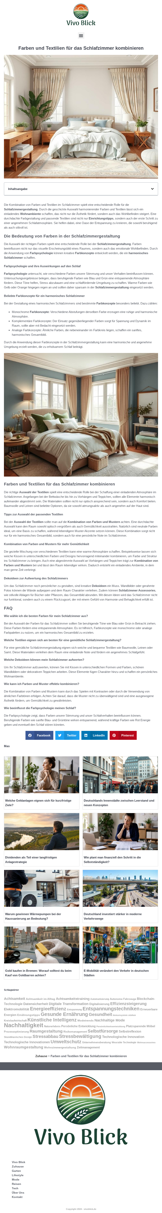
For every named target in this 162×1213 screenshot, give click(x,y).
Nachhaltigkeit (23, 1025)
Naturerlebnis (52, 1026)
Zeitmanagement (88, 1047)
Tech (15, 1188)
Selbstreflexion (130, 1031)
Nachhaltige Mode (109, 1020)
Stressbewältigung (80, 1036)
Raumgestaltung (46, 1031)
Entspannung (74, 1009)
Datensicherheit (35, 1004)
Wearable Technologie (124, 1042)
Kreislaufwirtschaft (15, 1020)
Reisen (16, 1183)
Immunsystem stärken (124, 1015)
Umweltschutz (66, 1041)
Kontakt (17, 1197)
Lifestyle (18, 1175)
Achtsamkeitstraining (72, 998)
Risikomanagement (75, 1031)
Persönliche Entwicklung (78, 1026)
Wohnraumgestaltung (23, 1047)
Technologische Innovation (123, 1037)
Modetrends (85, 1020)
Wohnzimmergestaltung (60, 1047)
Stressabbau (45, 1036)
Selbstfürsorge (103, 1031)
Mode (15, 1179)
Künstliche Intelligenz (52, 1019)
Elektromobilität (16, 1009)
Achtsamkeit (14, 999)
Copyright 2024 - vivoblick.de (81, 1209)
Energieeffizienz (48, 1008)
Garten (16, 1170)
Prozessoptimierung (16, 1031)
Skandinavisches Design (18, 1037)
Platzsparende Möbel (140, 1026)
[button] (81, 35)
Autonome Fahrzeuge (123, 998)
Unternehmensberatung (96, 1042)
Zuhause (41, 1056)
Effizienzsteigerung (128, 1003)
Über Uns (18, 1192)
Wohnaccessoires (146, 1042)
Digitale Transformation (69, 1004)
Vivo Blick (18, 1162)
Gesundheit (100, 1014)
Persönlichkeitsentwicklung (110, 1026)
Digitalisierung (99, 1004)
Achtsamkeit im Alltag (40, 998)
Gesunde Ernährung (64, 1014)
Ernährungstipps (28, 1015)
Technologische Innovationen (27, 1042)
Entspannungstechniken (111, 1008)
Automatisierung (99, 999)
